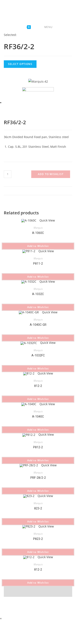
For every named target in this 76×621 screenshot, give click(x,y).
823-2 (38, 508)
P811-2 (38, 263)
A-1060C (38, 233)
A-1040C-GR (38, 324)
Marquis (38, 227)
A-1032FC (38, 355)
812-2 (38, 386)
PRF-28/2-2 (38, 477)
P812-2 (38, 447)
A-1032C (38, 294)
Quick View (47, 220)
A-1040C (38, 416)
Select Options (20, 64)
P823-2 (38, 539)
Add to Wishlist (51, 174)
